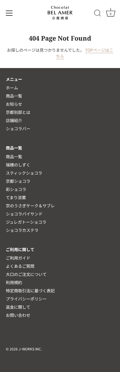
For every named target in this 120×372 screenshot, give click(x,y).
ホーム (12, 88)
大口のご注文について (26, 274)
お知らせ (14, 104)
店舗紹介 (14, 120)
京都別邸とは (18, 112)
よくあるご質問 (20, 266)
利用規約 (14, 282)
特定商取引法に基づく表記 (30, 290)
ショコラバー (18, 128)
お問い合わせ (18, 315)
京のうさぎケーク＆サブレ (30, 205)
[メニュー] (9, 13)
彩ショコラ (16, 189)
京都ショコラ (18, 181)
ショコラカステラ (22, 230)
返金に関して (18, 307)
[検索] (97, 14)
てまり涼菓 (16, 197)
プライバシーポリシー (26, 299)
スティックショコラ (24, 173)
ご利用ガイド (18, 258)
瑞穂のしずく (18, 165)
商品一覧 (14, 96)
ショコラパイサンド (24, 214)
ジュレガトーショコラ (26, 222)
